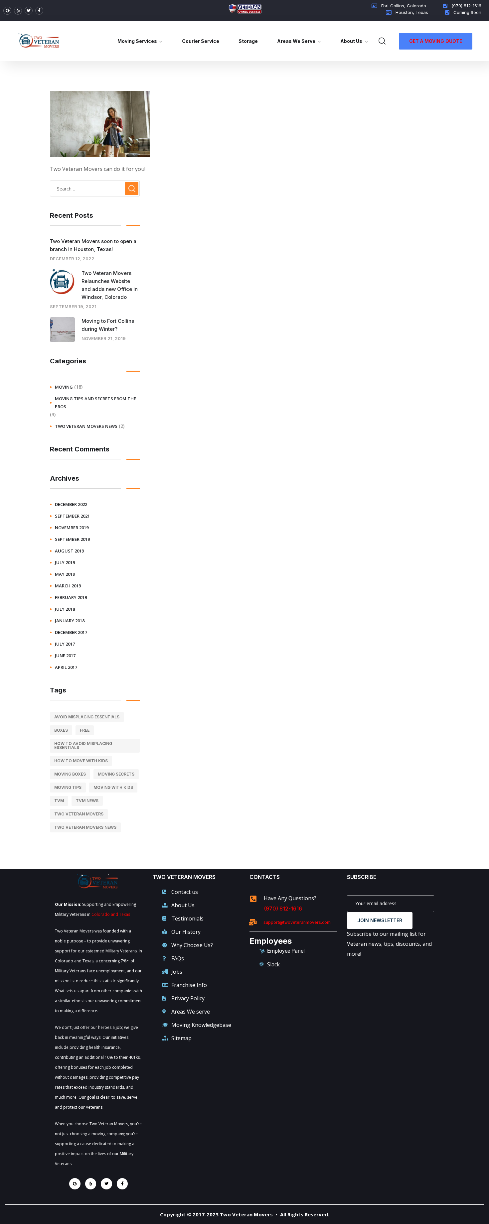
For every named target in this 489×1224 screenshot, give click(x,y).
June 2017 (65, 656)
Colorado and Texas (110, 914)
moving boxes (70, 774)
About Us (351, 41)
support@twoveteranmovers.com (297, 922)
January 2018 (69, 621)
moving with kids (113, 787)
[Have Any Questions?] (253, 899)
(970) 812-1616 (283, 908)
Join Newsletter (379, 920)
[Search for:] (95, 188)
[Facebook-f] (39, 11)
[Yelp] (18, 11)
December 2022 (71, 504)
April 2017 (66, 667)
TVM (59, 800)
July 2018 (65, 609)
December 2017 (71, 632)
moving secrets (116, 774)
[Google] (7, 11)
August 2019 (69, 551)
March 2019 (68, 586)
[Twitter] (29, 11)
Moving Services (137, 41)
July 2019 (65, 562)
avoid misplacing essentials (86, 716)
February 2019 (71, 597)
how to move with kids (81, 760)
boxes (61, 730)
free (84, 730)
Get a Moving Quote (435, 41)
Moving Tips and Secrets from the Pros (95, 403)
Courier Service (200, 41)
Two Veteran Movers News (86, 426)
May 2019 (65, 574)
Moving (64, 387)
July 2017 (65, 644)
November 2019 (71, 528)
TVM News (87, 800)
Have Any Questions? (290, 898)
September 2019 (72, 539)
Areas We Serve (296, 41)
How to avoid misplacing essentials (83, 745)
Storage (248, 41)
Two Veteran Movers (78, 813)
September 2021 (72, 516)
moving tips (68, 787)
